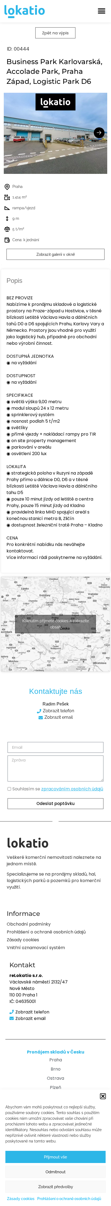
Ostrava (55, 1078)
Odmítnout (55, 1171)
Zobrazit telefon (58, 710)
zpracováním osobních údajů (72, 789)
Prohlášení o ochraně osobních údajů (69, 1199)
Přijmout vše (55, 1157)
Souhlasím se (57, 789)
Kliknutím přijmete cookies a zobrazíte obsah (55, 624)
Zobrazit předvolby (55, 1186)
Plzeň (55, 1087)
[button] (103, 1096)
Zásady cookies (20, 1199)
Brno (56, 1069)
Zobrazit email (58, 717)
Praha (55, 1060)
